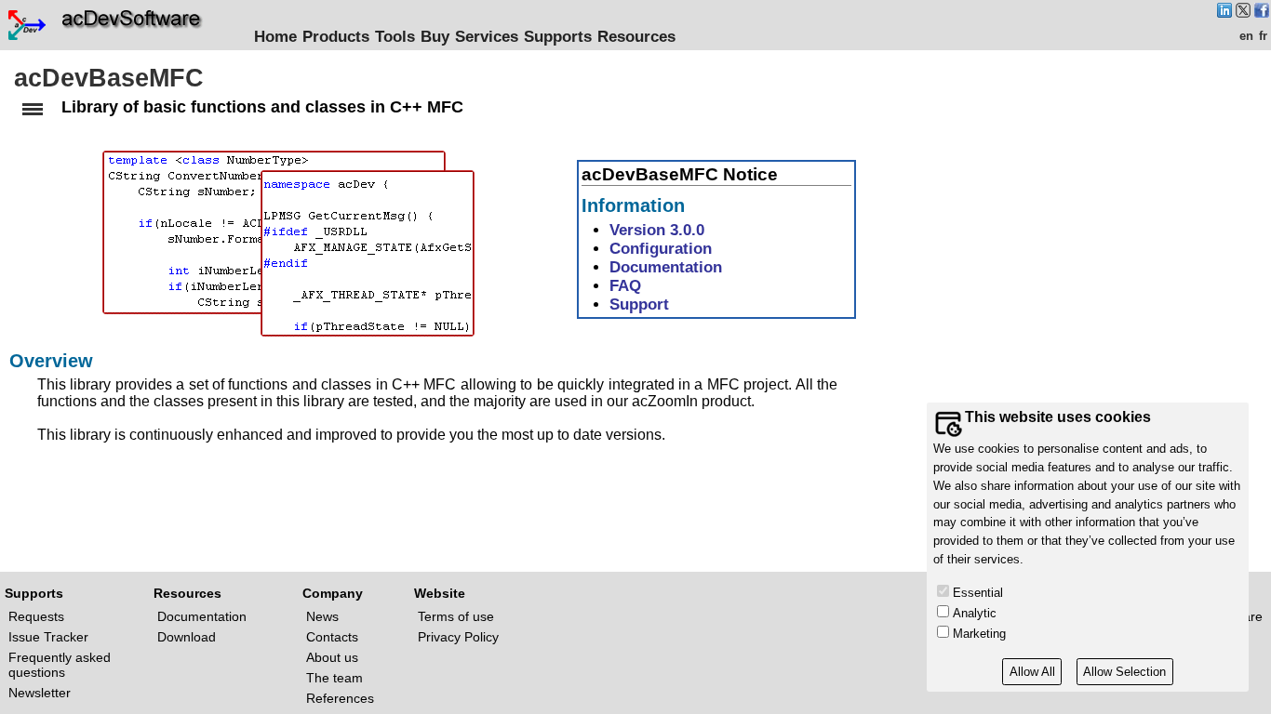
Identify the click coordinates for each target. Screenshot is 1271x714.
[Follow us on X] (1243, 12)
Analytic (975, 613)
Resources (636, 37)
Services (486, 37)
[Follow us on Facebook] (1261, 12)
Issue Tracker (48, 636)
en (1246, 36)
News (322, 616)
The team (334, 677)
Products (335, 37)
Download (186, 636)
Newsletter (39, 692)
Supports (558, 37)
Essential (978, 593)
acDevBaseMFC (109, 78)
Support (639, 304)
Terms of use (456, 616)
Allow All (1032, 672)
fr (1263, 36)
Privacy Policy (458, 636)
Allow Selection (1124, 672)
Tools (395, 37)
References (340, 698)
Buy (435, 37)
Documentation (665, 267)
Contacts (332, 636)
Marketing (979, 634)
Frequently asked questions (59, 665)
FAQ (625, 285)
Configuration (660, 248)
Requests (36, 616)
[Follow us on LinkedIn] (1224, 12)
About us (332, 657)
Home (275, 37)
